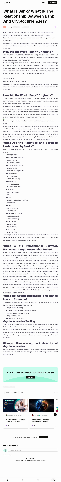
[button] (7, 27)
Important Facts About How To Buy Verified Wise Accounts (15, 421)
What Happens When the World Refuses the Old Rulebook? (41, 421)
